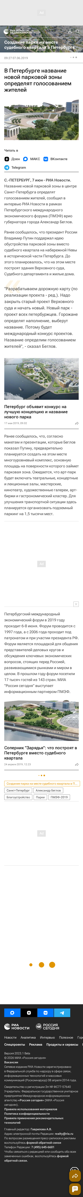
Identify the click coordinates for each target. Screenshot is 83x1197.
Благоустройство (18, 797)
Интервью (47, 1037)
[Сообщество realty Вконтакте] (45, 1013)
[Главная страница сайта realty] (25, 32)
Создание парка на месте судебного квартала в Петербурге (43, 783)
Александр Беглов (48, 790)
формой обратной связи (43, 1142)
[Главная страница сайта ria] (5, 32)
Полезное (66, 1037)
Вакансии (11, 1062)
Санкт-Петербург (18, 790)
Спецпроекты (14, 1044)
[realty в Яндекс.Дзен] (29, 1013)
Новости (10, 1037)
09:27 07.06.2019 (16, 58)
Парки (40, 797)
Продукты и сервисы (62, 1044)
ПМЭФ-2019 (59, 797)
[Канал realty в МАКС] (12, 1013)
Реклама (35, 1044)
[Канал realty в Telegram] (62, 1013)
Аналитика (28, 1037)
